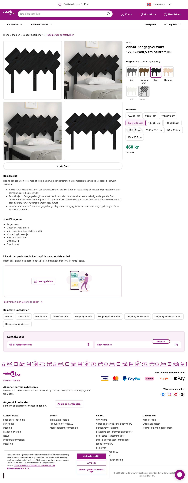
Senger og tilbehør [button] (83, 316)
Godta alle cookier (91, 456)
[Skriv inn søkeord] (108, 14)
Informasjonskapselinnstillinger (112, 439)
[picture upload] (79, 281)
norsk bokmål (159, 4)
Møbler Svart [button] (24, 316)
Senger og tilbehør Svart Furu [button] (168, 316)
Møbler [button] (8, 316)
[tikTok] (182, 394)
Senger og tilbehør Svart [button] (109, 316)
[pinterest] (175, 394)
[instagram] (169, 394)
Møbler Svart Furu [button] (61, 316)
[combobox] (65, 13)
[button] (73, 4)
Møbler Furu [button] (41, 316)
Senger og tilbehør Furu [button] (137, 316)
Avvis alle (91, 463)
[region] (56, 465)
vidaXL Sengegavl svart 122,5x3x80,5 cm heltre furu (148, 49)
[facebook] (163, 394)
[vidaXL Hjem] (9, 12)
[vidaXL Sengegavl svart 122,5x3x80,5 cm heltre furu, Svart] (33, 70)
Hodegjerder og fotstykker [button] (17, 324)
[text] (132, 147)
